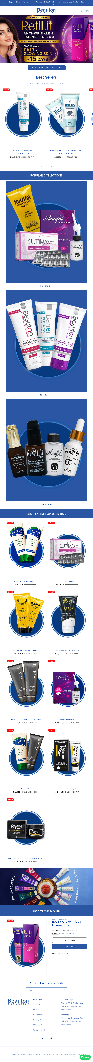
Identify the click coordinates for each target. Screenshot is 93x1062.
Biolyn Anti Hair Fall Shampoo (67, 651)
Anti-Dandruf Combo (25, 789)
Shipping (55, 933)
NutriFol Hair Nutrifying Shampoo (26, 651)
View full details (58, 953)
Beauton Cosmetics (19, 1054)
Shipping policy (82, 1054)
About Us (37, 1004)
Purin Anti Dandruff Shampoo (25, 581)
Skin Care (45, 395)
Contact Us (37, 1015)
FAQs (35, 1010)
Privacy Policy (38, 1020)
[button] (4, 10)
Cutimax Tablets (67, 581)
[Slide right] (51, 166)
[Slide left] (41, 166)
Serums (45, 504)
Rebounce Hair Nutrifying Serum (67, 789)
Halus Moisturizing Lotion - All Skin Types (66, 151)
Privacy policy (57, 1054)
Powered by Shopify (33, 1054)
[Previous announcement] (4, 3)
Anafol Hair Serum (67, 720)
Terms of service (69, 1054)
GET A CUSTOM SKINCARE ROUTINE (46, 68)
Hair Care (45, 286)
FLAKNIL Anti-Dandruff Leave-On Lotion (26, 720)
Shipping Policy (39, 1025)
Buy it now (70, 947)
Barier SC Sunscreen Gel (22, 151)
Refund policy (46, 1054)
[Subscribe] (64, 990)
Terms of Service (40, 1030)
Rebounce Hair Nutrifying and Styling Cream (25, 858)
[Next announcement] (88, 3)
